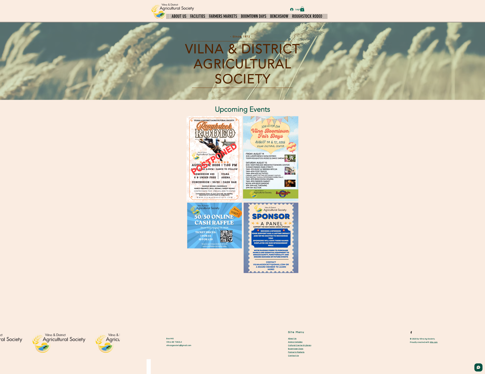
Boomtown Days (295, 349)
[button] (197, 16)
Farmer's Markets (296, 352)
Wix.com (434, 342)
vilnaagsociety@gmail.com (178, 345)
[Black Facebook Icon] (411, 332)
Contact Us (293, 356)
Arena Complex (295, 342)
